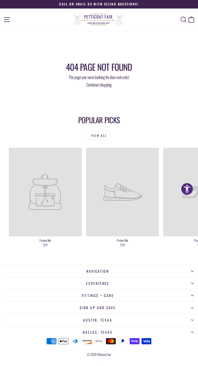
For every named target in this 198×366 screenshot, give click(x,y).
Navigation (97, 271)
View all (99, 135)
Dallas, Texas (97, 332)
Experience (97, 283)
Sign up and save (98, 307)
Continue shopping (99, 84)
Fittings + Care (98, 295)
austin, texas (97, 320)
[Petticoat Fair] (99, 19)
